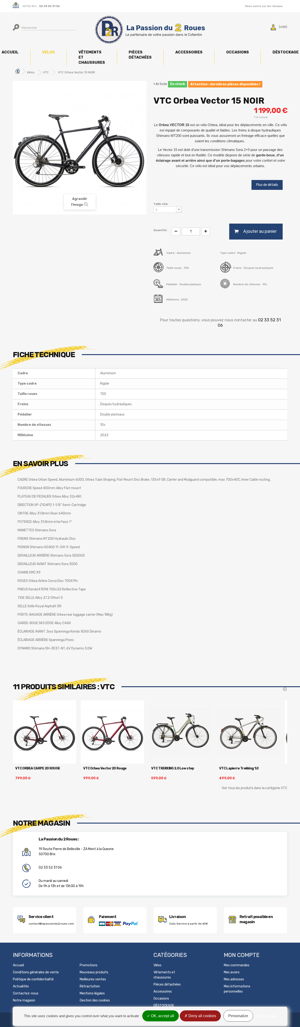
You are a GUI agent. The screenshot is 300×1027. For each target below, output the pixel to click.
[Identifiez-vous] (273, 28)
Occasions (237, 52)
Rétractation (90, 986)
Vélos (48, 52)
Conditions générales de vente (36, 972)
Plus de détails (267, 185)
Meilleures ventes (93, 979)
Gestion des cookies (95, 1000)
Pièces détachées (140, 55)
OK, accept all (162, 1016)
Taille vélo (161, 204)
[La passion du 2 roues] (150, 30)
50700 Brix (30, 6)
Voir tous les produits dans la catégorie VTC (254, 788)
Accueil (18, 965)
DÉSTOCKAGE (164, 1006)
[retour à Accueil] (17, 72)
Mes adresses (234, 979)
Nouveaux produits (94, 972)
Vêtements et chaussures (92, 57)
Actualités (21, 986)
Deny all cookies (202, 1016)
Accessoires (188, 52)
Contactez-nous (25, 993)
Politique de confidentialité (33, 979)
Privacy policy (266, 1016)
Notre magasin (24, 1000)
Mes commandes (236, 965)
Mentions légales (92, 993)
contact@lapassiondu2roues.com (51, 923)
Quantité (160, 230)
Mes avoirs (232, 972)
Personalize (238, 1016)
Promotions (89, 965)
